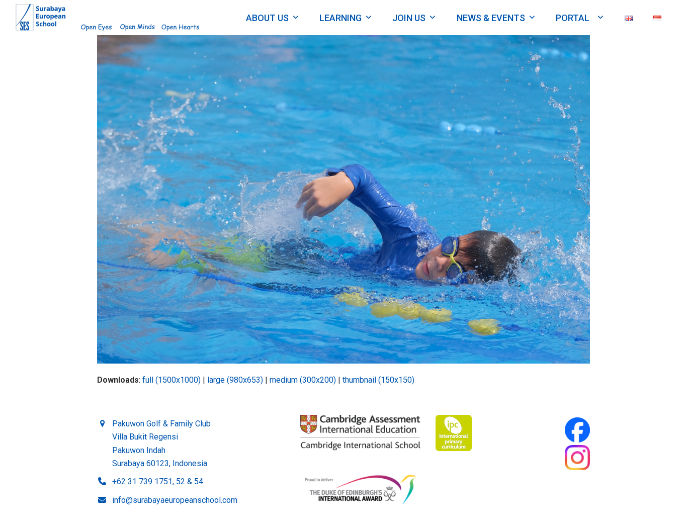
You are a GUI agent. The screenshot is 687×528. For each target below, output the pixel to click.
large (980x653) (235, 380)
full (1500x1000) (171, 380)
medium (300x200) (303, 380)
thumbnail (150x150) (378, 380)
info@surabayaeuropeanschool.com (174, 500)
